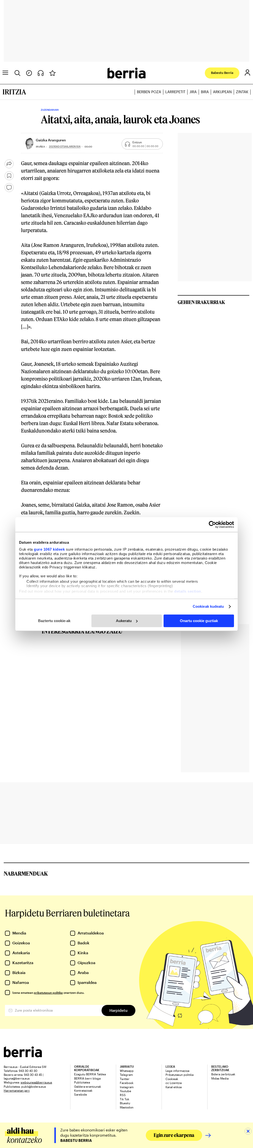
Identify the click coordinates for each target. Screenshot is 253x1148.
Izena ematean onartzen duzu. (48, 992)
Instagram (127, 1087)
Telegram (126, 1074)
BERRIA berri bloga (87, 1078)
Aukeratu (124, 621)
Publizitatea (82, 1082)
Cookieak (172, 1079)
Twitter (124, 1079)
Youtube (125, 1091)
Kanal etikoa (174, 1087)
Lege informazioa (177, 1070)
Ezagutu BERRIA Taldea (90, 1074)
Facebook (126, 1082)
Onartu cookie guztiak (199, 621)
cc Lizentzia (174, 1082)
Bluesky (125, 1103)
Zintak (242, 92)
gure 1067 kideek (49, 549)
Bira (205, 92)
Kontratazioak (83, 1090)
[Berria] (23, 1055)
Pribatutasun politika (179, 1074)
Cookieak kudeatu (208, 606)
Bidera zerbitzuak (223, 1074)
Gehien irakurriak (201, 302)
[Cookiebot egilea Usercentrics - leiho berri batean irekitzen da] (212, 524)
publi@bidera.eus (33, 1086)
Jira (193, 92)
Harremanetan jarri (17, 1090)
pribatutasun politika (48, 992)
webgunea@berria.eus (36, 1082)
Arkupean (222, 92)
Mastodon (126, 1107)
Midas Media (220, 1078)
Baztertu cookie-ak (54, 621)
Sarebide (80, 1094)
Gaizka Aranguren (51, 140)
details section (187, 591)
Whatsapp (127, 1070)
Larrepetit (175, 92)
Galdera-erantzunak (87, 1086)
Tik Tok (124, 1099)
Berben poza (149, 92)
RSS (123, 1095)
